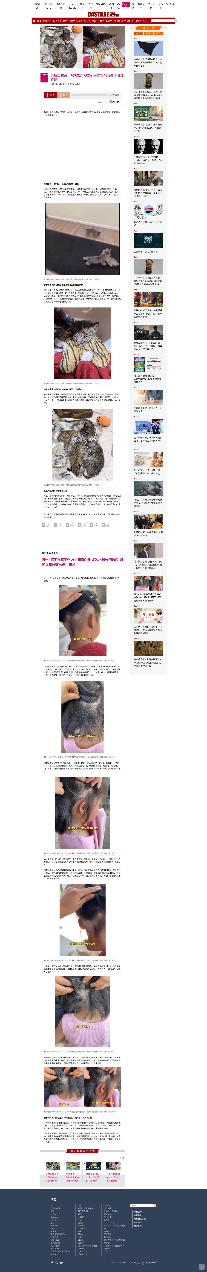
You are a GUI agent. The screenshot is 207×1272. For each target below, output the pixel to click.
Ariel (53, 1205)
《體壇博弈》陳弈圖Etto (114, 1246)
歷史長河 (151, 6)
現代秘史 (108, 1208)
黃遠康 (53, 1231)
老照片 (81, 1243)
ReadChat (55, 1249)
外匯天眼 (108, 1217)
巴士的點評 (55, 1208)
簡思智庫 (108, 1237)
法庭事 (79, 21)
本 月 (158, 33)
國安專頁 (36, 6)
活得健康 (54, 1237)
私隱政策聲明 (140, 1219)
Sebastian (55, 1217)
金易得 (107, 1231)
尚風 (80, 1231)
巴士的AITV (48, 6)
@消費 (130, 21)
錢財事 (87, 21)
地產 (94, 21)
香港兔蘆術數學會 (58, 1234)
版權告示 (138, 1212)
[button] (120, 1158)
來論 (106, 1251)
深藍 (52, 1211)
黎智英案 (57, 21)
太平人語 (82, 1228)
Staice (80, 1240)
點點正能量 (55, 1246)
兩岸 (123, 21)
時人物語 (108, 1214)
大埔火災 (47, 21)
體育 (133, 6)
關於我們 (138, 1226)
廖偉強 (81, 1234)
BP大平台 (61, 6)
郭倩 (80, 1214)
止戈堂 (81, 1217)
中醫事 (101, 21)
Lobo (53, 1228)
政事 (65, 21)
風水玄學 (54, 1226)
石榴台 (90, 6)
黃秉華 (81, 1226)
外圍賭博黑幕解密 (85, 1208)
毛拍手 (107, 1205)
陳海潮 (107, 1249)
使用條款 (138, 1215)
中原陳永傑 (55, 1243)
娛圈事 (111, 6)
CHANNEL (101, 4)
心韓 (118, 6)
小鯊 (80, 1220)
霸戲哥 (81, 1223)
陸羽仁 (53, 1220)
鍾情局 (53, 1214)
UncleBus (55, 1240)
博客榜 (138, 21)
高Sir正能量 (83, 1211)
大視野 (117, 21)
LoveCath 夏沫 (110, 1223)
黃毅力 (107, 1220)
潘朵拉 (81, 1237)
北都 (39, 21)
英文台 (82, 6)
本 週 (148, 33)
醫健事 (109, 21)
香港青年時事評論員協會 (114, 1226)
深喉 (80, 1205)
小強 (52, 1223)
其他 (145, 21)
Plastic (125, 4)
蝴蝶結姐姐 (82, 1254)
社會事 (72, 21)
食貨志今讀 (82, 1251)
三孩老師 (108, 1234)
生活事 (160, 6)
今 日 (138, 33)
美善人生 (141, 6)
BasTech (170, 4)
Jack (106, 1228)
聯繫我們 (138, 1222)
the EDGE (72, 6)
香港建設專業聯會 (111, 1211)
